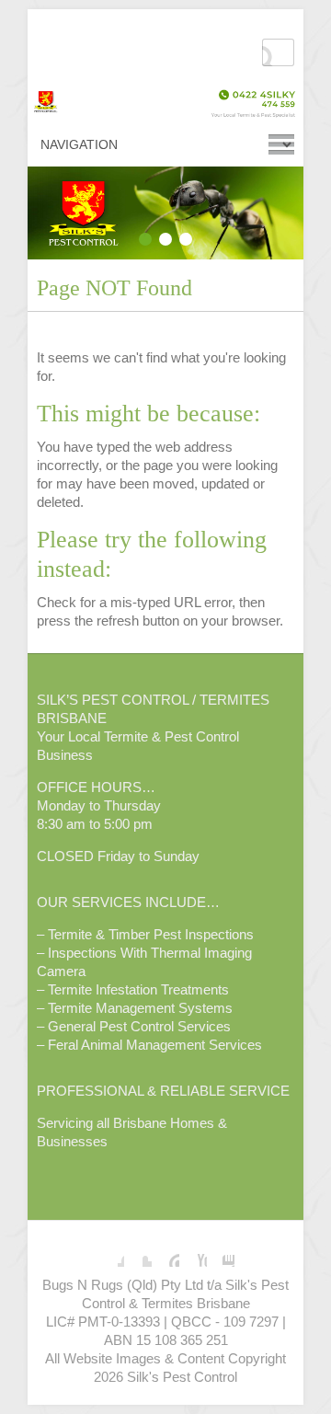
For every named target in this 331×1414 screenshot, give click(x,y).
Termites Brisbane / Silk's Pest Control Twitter (138, 1253)
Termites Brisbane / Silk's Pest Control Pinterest (165, 1253)
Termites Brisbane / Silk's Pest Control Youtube (193, 1253)
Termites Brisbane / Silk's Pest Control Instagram (220, 1253)
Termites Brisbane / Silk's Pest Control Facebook (110, 1253)
